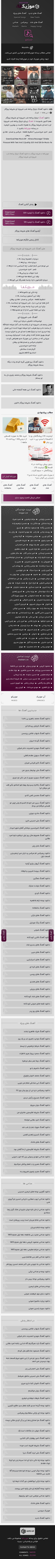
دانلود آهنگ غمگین (41, 878)
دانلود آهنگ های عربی (40, 952)
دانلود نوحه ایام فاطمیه (40, 900)
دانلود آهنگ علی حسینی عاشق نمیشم (34, 1376)
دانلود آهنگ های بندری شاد (38, 944)
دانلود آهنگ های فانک (40, 1142)
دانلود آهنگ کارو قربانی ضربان (37, 763)
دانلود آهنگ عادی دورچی (39, 813)
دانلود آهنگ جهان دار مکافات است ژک (34, 1430)
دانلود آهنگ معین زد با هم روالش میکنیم (32, 1164)
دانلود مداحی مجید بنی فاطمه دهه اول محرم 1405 (29, 1234)
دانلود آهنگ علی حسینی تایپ (37, 820)
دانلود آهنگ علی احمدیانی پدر (37, 1368)
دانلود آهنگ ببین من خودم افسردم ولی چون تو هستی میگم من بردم (30, 804)
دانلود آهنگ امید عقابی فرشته (37, 1120)
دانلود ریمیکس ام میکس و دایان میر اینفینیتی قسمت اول (30, 855)
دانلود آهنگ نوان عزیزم (40, 1105)
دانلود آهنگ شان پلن (41, 846)
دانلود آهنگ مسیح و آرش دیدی (36, 1097)
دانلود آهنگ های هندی (40, 981)
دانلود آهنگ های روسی (40, 974)
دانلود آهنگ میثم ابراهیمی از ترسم (35, 1046)
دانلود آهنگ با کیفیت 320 (34, 212)
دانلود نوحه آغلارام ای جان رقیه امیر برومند (32, 1488)
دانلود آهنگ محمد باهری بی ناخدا (36, 718)
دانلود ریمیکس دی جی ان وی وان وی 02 (33, 1090)
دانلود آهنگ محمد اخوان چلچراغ (37, 1075)
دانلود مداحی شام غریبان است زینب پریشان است (29, 1220)
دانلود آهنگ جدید (42, 1518)
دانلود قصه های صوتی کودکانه (37, 1003)
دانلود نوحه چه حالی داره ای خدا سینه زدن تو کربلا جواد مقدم (29, 1462)
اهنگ (30, 121)
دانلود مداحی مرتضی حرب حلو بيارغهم (34, 1496)
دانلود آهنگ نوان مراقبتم (39, 1390)
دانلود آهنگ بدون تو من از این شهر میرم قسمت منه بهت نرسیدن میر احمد (28, 1360)
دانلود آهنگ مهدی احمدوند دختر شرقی (33, 748)
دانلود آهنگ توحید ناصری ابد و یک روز (34, 1038)
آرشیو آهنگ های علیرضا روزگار (27, 231)
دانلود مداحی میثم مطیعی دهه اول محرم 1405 (30, 1249)
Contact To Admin (27, 1547)
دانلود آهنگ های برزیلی (40, 989)
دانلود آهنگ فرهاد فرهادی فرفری (36, 1398)
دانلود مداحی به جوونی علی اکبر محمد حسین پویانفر (28, 1264)
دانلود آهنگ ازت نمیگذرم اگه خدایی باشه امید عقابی (28, 1343)
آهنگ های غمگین (20, 487)
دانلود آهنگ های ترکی (40, 915)
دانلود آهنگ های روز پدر (39, 1011)
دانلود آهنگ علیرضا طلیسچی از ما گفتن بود (32, 1149)
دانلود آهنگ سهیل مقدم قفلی (37, 755)
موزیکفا (27, 5)
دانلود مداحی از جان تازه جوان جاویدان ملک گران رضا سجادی (28, 1211)
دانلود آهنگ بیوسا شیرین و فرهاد (35, 871)
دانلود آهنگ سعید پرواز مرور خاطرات (34, 1053)
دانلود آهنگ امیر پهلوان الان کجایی (35, 1438)
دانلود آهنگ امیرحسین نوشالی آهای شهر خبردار (30, 828)
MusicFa (25, 47)
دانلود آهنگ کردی (42, 893)
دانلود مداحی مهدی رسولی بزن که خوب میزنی (31, 1156)
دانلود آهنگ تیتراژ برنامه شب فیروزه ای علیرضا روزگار (26, 109)
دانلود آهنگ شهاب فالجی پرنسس (35, 733)
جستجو (28, 39)
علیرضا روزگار (36, 153)
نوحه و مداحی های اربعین (39, 1286)
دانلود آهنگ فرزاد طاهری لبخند (37, 1031)
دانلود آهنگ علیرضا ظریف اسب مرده (35, 1445)
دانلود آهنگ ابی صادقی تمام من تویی (34, 1083)
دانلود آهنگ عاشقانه (41, 908)
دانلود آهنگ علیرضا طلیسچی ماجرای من (33, 1112)
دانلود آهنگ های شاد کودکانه (37, 996)
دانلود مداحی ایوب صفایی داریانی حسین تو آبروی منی (29, 1201)
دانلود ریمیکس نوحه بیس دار (37, 1279)
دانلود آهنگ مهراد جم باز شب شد (36, 1127)
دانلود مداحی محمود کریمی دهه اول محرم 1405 (30, 1242)
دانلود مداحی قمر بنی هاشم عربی (36, 1257)
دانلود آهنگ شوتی (42, 930)
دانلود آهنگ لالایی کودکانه (38, 937)
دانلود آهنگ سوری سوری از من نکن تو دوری (31, 777)
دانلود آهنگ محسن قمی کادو (37, 795)
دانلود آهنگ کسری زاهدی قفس (36, 1134)
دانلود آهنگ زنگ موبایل (40, 922)
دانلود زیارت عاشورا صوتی (39, 1301)
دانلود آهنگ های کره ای (40, 967)
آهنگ (37, 113)
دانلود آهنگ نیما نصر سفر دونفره (36, 1061)
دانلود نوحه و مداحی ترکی (39, 1271)
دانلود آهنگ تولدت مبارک (39, 886)
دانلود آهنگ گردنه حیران (39, 740)
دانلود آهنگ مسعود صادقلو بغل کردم (34, 1350)
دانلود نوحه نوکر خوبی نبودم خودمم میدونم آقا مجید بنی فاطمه (30, 1472)
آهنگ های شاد (47, 487)
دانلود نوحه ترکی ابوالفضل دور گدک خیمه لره (31, 1481)
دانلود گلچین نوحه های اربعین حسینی (34, 1191)
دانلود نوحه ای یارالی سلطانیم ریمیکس (33, 1413)
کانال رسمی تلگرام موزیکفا (27, 239)
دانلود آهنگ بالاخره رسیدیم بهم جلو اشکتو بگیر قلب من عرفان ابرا (28, 787)
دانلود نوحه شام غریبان (40, 1227)
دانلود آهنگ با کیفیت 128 (34, 222)
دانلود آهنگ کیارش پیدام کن (37, 726)
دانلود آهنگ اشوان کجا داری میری (35, 1383)
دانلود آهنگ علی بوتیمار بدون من (36, 770)
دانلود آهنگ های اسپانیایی (38, 959)
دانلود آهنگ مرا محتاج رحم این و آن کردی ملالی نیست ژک (27, 1422)
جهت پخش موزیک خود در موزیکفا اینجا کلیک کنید (27, 59)
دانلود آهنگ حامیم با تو (40, 1068)
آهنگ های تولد (34, 487)
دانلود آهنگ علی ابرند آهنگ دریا (36, 1452)
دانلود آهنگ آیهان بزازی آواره (37, 863)
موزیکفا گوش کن (9, 476)
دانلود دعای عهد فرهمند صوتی (37, 1293)
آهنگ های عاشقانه (7, 487)
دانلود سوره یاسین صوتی (39, 1308)
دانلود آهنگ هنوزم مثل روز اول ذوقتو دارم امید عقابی (29, 837)
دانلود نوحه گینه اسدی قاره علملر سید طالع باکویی (29, 1405)
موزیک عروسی (44, 1510)
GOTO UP (30, 1531)
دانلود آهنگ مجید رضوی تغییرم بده (35, 1171)
